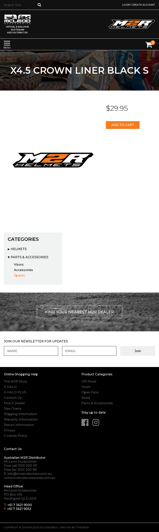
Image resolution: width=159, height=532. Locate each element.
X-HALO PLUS (15, 392)
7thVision (82, 527)
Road (85, 398)
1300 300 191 (27, 465)
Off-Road (88, 381)
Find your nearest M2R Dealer (79, 312)
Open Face (90, 392)
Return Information (19, 425)
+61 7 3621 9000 (19, 505)
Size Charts (13, 408)
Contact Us (13, 398)
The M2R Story (15, 381)
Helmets (19, 249)
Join (138, 351)
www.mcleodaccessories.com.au (29, 478)
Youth (86, 387)
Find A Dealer (14, 403)
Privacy (9, 430)
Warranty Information (21, 419)
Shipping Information (20, 414)
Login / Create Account (138, 4)
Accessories (23, 270)
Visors (19, 264)
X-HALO (10, 387)
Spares (19, 275)
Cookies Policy (15, 436)
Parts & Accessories (29, 257)
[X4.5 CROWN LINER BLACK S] (53, 159)
